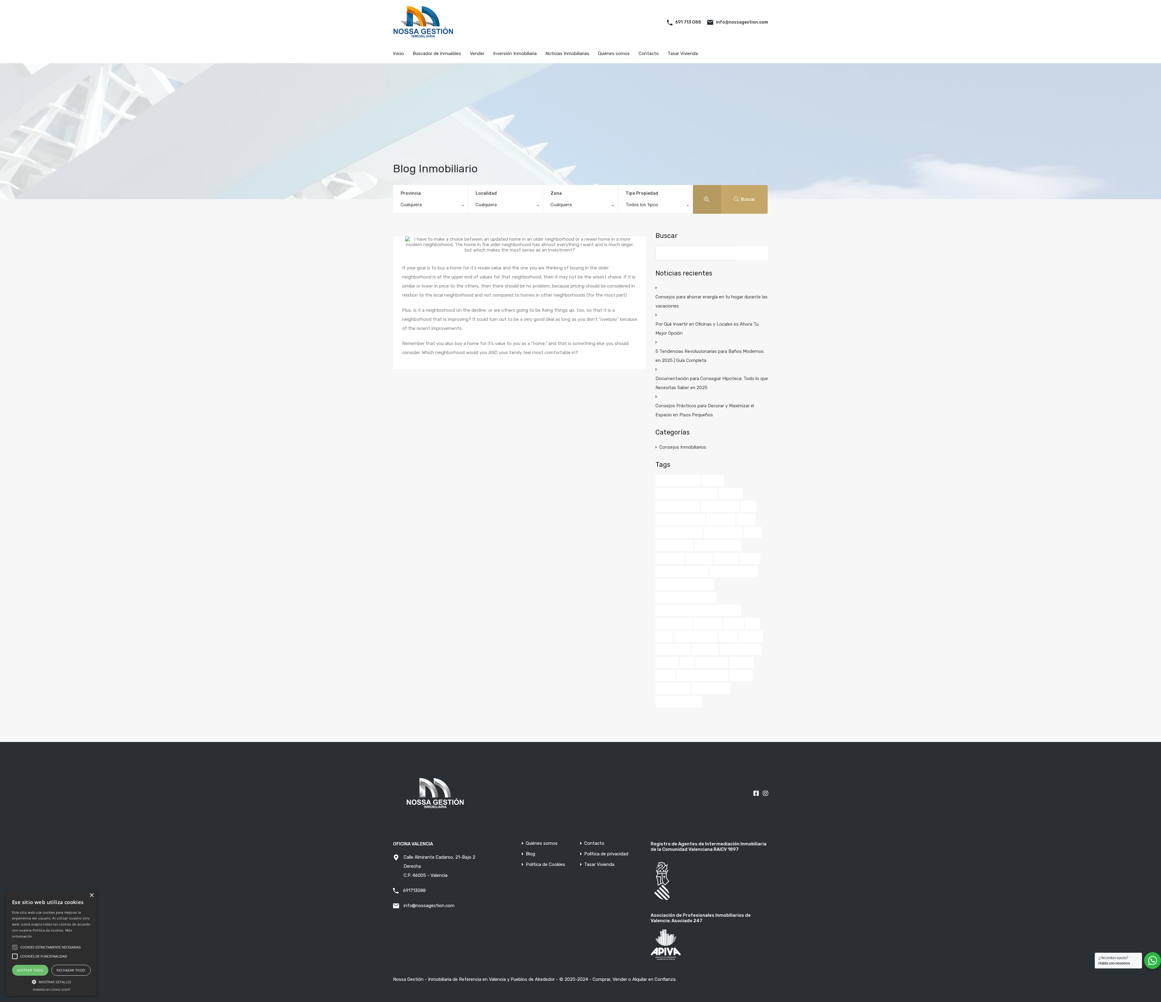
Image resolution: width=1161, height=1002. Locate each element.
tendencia (705, 649)
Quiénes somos (614, 53)
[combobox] (430, 206)
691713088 (414, 890)
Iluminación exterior (718, 545)
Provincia (411, 193)
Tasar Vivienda (683, 53)
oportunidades (674, 623)
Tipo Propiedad (642, 193)
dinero (746, 519)
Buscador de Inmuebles (437, 53)
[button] (51, 981)
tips (687, 662)
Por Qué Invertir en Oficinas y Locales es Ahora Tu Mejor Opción (707, 328)
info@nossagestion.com (742, 22)
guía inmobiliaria (723, 532)
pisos (664, 636)
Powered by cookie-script (51, 990)
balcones (730, 493)
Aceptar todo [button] (30, 970)
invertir (750, 558)
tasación (751, 636)
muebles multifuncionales (685, 584)
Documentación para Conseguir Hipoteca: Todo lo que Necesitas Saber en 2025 (711, 383)
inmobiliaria (670, 558)
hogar (753, 532)
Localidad (486, 193)
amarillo (713, 480)
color (748, 506)
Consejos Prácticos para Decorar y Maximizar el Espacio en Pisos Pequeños (704, 410)
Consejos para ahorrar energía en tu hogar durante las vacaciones (711, 301)
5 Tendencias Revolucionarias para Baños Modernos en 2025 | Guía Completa (709, 356)
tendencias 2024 (740, 649)
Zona (556, 193)
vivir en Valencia (711, 688)
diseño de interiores (679, 532)
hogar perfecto (674, 545)
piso (752, 623)
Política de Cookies (545, 864)
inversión (726, 558)
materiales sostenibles (682, 571)
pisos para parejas (696, 636)
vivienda (741, 675)
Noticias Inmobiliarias (567, 53)
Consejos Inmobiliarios (682, 447)
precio (728, 636)
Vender (477, 53)
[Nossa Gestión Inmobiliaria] (423, 36)
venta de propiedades (702, 675)
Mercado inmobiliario (734, 571)
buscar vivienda (720, 506)
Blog (530, 854)
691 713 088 (688, 22)
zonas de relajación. (679, 701)
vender (666, 675)
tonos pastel (711, 662)
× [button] (91, 895)
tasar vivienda (673, 649)
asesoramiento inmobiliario (686, 493)
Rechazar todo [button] (71, 970)
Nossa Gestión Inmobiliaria (686, 597)
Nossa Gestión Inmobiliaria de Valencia (698, 610)
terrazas (667, 662)
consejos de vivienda (680, 519)
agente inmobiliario (678, 480)
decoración (720, 519)
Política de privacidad (606, 854)
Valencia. (741, 662)
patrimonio (707, 623)
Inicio (398, 53)
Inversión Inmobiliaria (515, 53)
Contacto (649, 53)
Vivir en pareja (673, 688)
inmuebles (699, 558)
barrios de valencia (678, 506)
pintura (733, 623)
